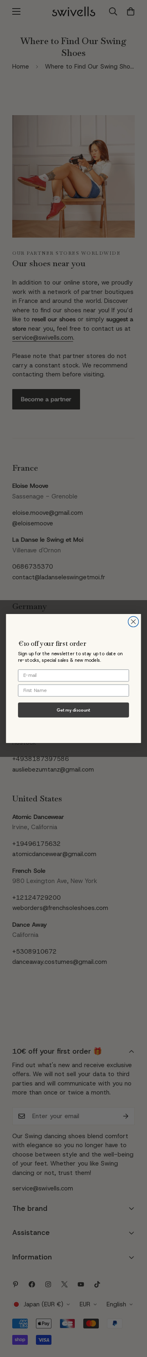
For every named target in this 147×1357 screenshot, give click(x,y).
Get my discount (73, 710)
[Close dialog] (133, 621)
